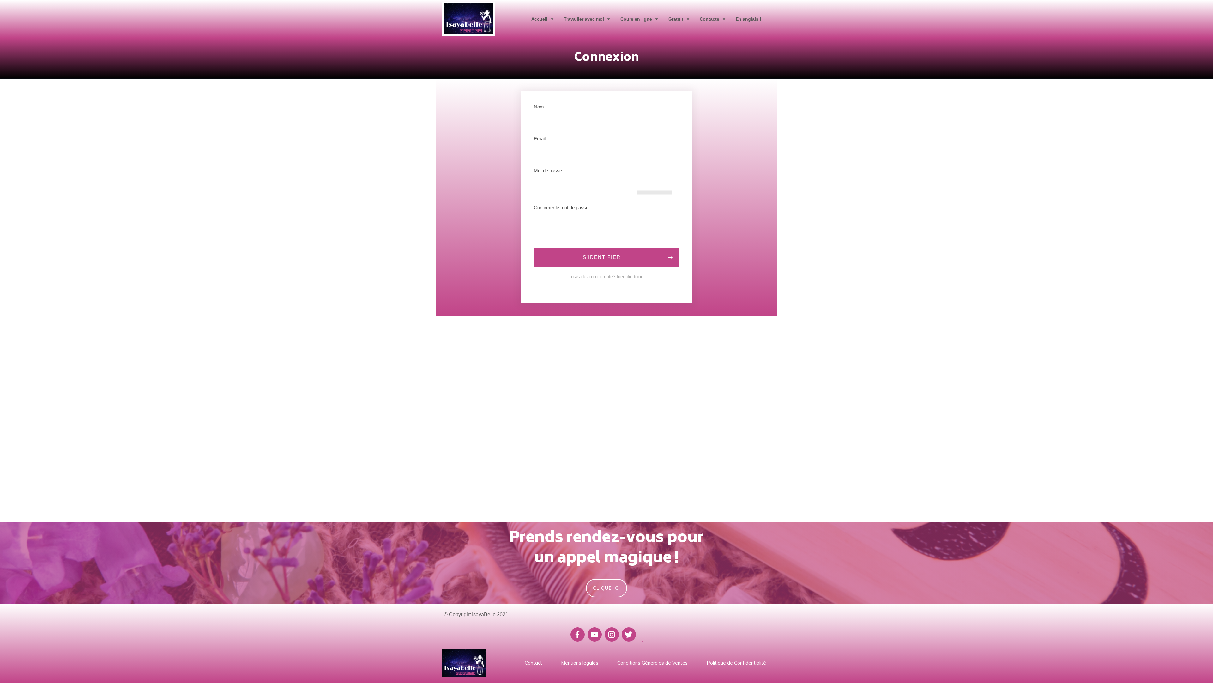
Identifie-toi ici (630, 276)
